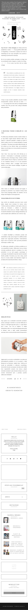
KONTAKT (14, 568)
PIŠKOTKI (14, 567)
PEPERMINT (10, 606)
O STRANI (14, 565)
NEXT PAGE (5, 429)
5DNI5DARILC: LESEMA (17, 518)
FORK (12, 49)
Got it (18, 12)
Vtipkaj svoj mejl (14, 587)
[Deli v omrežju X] (15, 378)
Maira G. (22, 606)
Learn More (12, 12)
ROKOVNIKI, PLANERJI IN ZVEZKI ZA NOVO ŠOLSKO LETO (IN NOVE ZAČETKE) (17, 552)
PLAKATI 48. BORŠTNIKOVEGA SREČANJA (17, 535)
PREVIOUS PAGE (21, 429)
